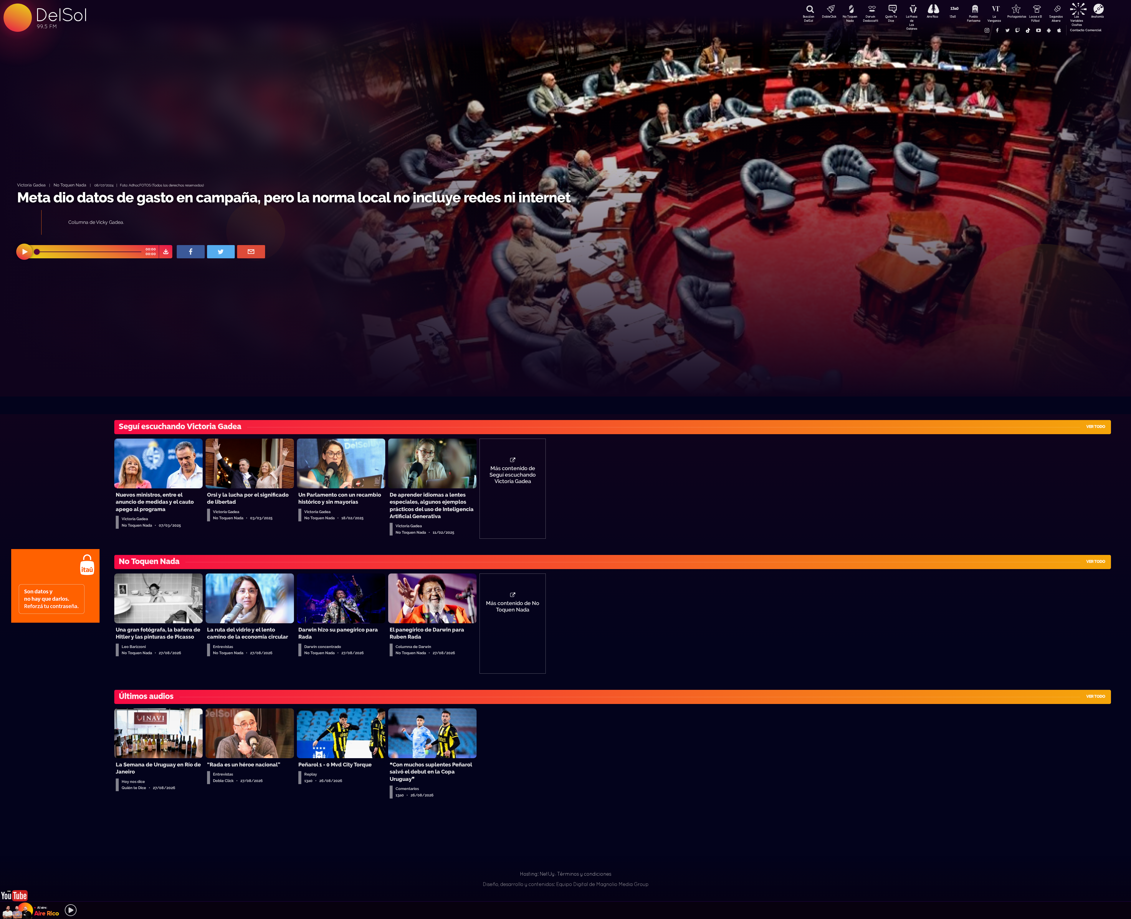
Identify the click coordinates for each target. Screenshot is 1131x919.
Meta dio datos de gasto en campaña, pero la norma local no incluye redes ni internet (294, 197)
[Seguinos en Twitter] (1007, 30)
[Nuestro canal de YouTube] (1038, 30)
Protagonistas (1014, 16)
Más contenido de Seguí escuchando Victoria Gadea (513, 474)
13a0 (953, 16)
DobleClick (829, 16)
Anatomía (1097, 16)
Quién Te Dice (891, 18)
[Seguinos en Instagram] (986, 30)
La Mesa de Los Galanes (911, 19)
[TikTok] (1027, 30)
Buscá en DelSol (808, 18)
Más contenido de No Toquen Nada (512, 606)
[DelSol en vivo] (14, 890)
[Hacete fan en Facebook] (997, 30)
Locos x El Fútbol (1035, 18)
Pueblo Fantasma (973, 18)
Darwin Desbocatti (870, 18)
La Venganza (994, 18)
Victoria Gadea (31, 184)
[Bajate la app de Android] (1048, 30)
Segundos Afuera (1056, 18)
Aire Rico (932, 16)
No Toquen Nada (850, 18)
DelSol (61, 15)
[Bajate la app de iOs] (1058, 30)
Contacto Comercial (1085, 30)
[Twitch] (1017, 30)
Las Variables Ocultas (1076, 19)
